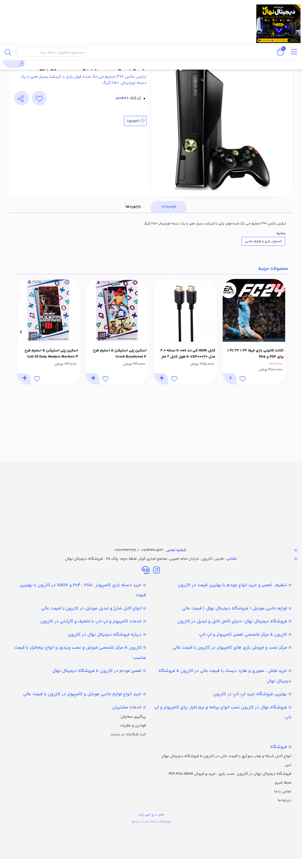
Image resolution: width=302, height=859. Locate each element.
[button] (281, 332)
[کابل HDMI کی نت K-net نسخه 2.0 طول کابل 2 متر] (185, 310)
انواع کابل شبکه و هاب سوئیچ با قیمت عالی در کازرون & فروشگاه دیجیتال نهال (226, 756)
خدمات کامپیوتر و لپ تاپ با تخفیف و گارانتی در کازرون (91, 621)
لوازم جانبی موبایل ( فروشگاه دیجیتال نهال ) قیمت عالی (234, 608)
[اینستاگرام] (156, 571)
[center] (8, 52)
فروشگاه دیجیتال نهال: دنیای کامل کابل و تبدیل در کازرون (232, 621)
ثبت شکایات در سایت (128, 734)
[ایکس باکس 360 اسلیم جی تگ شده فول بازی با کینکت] (151, 499)
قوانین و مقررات (133, 726)
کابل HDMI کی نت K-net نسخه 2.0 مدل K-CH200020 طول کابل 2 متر (187, 354)
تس (288, 765)
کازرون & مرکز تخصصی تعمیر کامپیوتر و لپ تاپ (243, 634)
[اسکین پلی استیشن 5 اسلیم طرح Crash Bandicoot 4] (117, 310)
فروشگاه (278, 747)
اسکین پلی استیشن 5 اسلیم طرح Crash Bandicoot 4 (120, 354)
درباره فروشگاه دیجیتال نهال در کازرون (105, 634)
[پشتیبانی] (145, 571)
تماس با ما (282, 791)
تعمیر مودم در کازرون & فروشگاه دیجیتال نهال (97, 671)
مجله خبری (283, 783)
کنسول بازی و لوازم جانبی (263, 241)
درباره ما (284, 800)
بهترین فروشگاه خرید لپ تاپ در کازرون (250, 694)
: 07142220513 (163, 550)
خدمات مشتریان (127, 707)
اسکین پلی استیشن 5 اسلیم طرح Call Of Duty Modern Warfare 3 (51, 354)
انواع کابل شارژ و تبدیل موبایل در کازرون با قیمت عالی (91, 608)
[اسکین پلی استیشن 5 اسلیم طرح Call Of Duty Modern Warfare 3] (48, 310)
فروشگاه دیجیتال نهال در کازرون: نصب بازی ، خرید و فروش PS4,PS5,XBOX (230, 774)
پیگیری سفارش (133, 717)
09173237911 (125, 550)
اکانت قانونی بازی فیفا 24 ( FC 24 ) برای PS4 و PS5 (255, 354)
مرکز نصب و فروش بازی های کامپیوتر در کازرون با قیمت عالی (230, 647)
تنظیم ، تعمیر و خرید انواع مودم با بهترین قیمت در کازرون (232, 585)
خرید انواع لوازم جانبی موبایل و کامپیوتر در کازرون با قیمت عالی (82, 694)
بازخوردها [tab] (133, 206)
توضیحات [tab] (168, 206)
